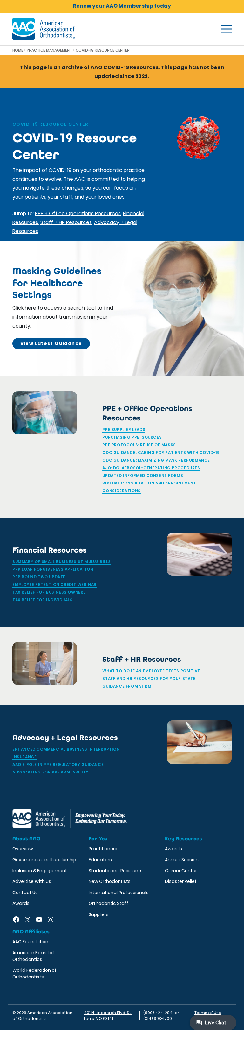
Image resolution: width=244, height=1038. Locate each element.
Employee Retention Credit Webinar (54, 584)
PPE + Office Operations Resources (78, 213)
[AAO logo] (44, 29)
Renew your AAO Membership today (122, 6)
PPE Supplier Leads (123, 429)
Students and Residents (116, 870)
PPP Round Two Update (38, 577)
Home (17, 50)
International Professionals (119, 892)
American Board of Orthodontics (33, 956)
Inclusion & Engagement (39, 870)
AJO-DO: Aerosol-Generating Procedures (151, 467)
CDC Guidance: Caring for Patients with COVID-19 (161, 452)
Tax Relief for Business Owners (49, 592)
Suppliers (99, 914)
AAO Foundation (30, 941)
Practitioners (103, 848)
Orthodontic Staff (108, 903)
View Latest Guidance (51, 343)
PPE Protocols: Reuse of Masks (139, 445)
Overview (22, 848)
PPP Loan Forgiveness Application (52, 569)
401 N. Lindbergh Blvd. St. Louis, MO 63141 (108, 1015)
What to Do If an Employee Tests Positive (151, 671)
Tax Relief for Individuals (42, 600)
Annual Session (182, 860)
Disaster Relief (181, 881)
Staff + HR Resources (66, 222)
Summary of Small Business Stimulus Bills (61, 561)
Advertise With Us (31, 881)
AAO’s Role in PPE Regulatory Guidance (58, 764)
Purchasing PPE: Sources (132, 437)
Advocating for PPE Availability (50, 772)
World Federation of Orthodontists (34, 973)
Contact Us (25, 892)
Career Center (181, 870)
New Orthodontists (110, 881)
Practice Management (49, 50)
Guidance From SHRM (126, 686)
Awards (21, 903)
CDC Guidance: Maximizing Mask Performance (156, 460)
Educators (100, 860)
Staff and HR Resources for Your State (148, 678)
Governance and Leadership (44, 860)
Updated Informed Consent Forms (142, 475)
